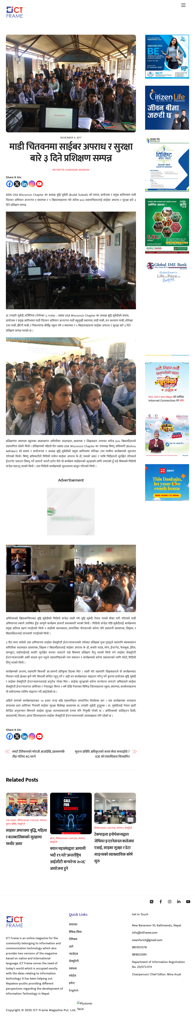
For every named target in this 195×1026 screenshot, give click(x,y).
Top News (11, 820)
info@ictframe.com (144, 932)
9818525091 (139, 954)
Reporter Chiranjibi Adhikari (71, 170)
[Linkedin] (24, 184)
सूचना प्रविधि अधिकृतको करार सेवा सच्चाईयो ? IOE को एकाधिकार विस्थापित (102, 754)
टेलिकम (73, 939)
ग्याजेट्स (73, 953)
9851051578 (139, 947)
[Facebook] (9, 184)
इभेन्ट (52, 838)
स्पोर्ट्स (72, 975)
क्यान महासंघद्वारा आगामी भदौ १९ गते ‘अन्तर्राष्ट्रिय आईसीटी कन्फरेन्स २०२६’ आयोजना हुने (68, 858)
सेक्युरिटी (21, 824)
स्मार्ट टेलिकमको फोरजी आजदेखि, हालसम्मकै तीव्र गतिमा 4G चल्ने (38, 754)
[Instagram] (32, 184)
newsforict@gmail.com (147, 940)
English (73, 990)
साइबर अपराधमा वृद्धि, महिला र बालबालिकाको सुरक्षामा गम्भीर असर (26, 837)
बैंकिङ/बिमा (75, 932)
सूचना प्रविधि (11, 824)
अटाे (71, 946)
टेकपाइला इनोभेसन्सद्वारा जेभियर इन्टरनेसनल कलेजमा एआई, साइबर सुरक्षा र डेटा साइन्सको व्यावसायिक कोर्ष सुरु (114, 847)
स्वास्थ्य (73, 968)
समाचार (43, 820)
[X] (17, 184)
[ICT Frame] (14, 20)
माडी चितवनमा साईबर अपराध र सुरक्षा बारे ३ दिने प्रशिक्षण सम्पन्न (70, 152)
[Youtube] (39, 184)
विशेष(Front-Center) (28, 820)
